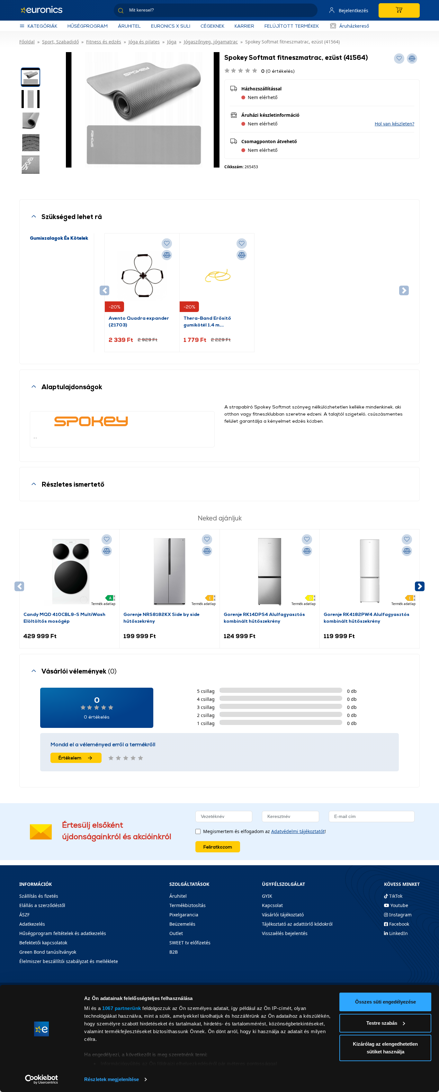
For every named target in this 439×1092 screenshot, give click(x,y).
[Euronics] (45, 10)
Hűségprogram (87, 26)
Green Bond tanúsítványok (47, 952)
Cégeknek (212, 26)
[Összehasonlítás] (167, 255)
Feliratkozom (217, 846)
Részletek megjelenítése (111, 1079)
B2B (173, 952)
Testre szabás (381, 1023)
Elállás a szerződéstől (42, 905)
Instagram (400, 915)
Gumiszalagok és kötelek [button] (59, 238)
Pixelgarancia (183, 915)
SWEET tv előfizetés (190, 943)
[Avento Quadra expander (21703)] (142, 276)
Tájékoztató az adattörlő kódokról (297, 924)
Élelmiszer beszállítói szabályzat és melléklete (68, 961)
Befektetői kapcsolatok (43, 943)
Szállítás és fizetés (38, 896)
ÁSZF (24, 915)
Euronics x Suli (170, 26)
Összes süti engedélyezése (385, 1002)
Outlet (176, 933)
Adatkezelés (32, 924)
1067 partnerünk (121, 1008)
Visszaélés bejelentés (285, 933)
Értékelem (69, 757)
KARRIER (244, 26)
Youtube (398, 905)
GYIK (267, 896)
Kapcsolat (272, 905)
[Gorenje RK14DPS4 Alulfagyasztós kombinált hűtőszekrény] (270, 571)
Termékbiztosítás (187, 905)
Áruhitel (129, 26)
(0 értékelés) (278, 71)
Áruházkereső (354, 26)
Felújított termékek (291, 26)
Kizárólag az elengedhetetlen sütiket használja (385, 1047)
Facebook (398, 924)
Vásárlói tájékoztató (283, 915)
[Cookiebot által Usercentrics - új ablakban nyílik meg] (41, 1079)
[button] (394, 124)
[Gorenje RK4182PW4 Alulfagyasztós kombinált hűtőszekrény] (370, 571)
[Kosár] (399, 10)
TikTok (395, 896)
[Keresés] (310, 11)
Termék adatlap (103, 603)
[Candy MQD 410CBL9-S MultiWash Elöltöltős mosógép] (69, 571)
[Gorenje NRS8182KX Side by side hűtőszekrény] (169, 571)
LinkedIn (398, 933)
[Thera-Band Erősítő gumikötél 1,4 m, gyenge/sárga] (217, 276)
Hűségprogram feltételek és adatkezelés (62, 933)
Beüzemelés (182, 924)
